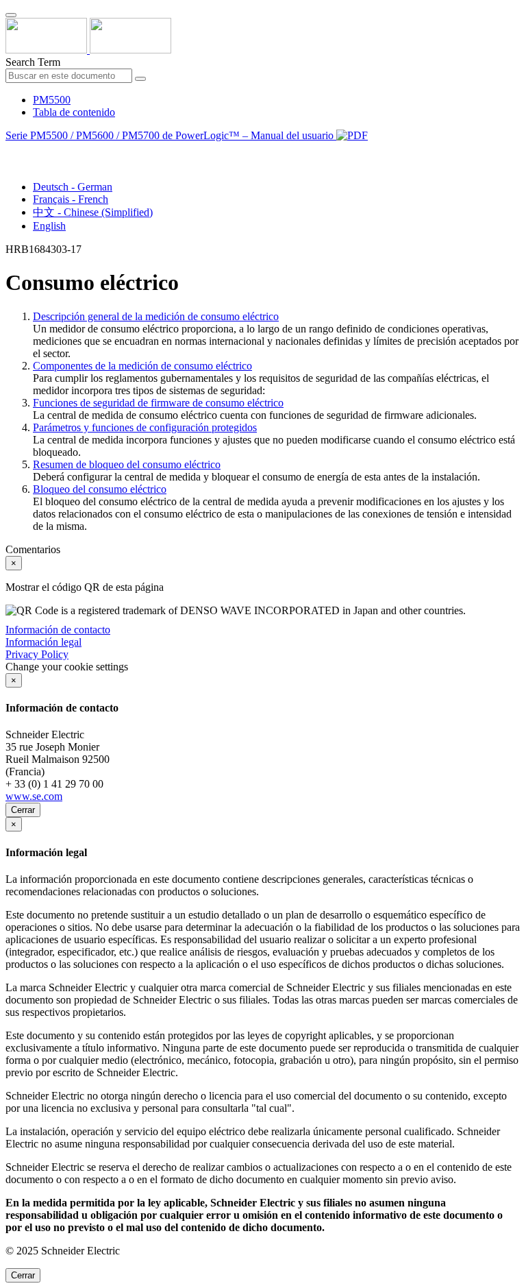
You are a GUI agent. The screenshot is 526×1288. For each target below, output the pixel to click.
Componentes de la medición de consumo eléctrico (142, 366)
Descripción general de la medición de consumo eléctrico (156, 316)
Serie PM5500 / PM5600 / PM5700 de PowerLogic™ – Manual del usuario (170, 135)
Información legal (43, 642)
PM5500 (52, 100)
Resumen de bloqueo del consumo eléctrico (127, 464)
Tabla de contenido (74, 112)
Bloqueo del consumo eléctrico (99, 489)
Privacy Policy (36, 654)
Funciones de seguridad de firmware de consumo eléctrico (158, 403)
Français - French (70, 199)
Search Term (32, 62)
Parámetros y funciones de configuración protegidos (145, 427)
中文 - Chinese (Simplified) (93, 212)
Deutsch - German (72, 187)
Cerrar (23, 810)
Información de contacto (57, 629)
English (49, 226)
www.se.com (33, 796)
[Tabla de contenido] (10, 151)
